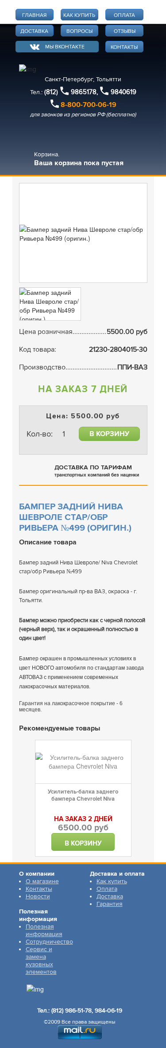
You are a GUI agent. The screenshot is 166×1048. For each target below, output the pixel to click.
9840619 (123, 92)
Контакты (39, 889)
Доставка (110, 896)
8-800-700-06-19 (88, 104)
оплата (124, 15)
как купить (79, 15)
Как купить (112, 881)
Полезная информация (44, 930)
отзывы (124, 31)
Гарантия (110, 904)
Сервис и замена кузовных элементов (41, 960)
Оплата (107, 889)
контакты (124, 47)
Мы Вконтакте (65, 47)
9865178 (84, 92)
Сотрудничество (49, 941)
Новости (38, 896)
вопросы (79, 31)
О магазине (42, 881)
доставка (34, 31)
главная (34, 15)
